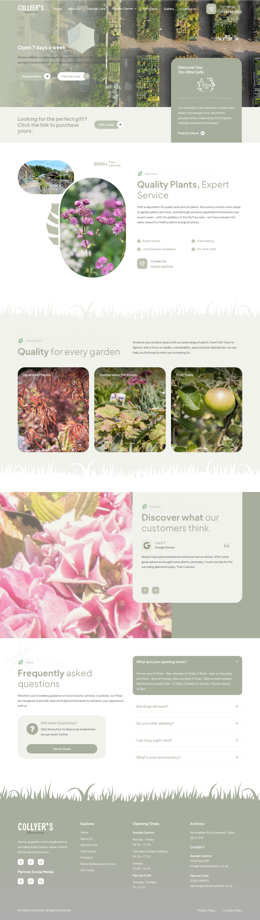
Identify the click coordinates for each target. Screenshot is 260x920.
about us (86, 839)
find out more (188, 133)
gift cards (106, 124)
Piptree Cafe (96, 9)
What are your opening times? (161, 661)
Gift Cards (150, 9)
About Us (74, 9)
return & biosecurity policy (98, 864)
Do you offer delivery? (155, 723)
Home (58, 9)
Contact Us (188, 9)
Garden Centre (122, 8)
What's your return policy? (158, 757)
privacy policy (206, 910)
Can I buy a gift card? (154, 740)
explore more (31, 76)
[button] (145, 590)
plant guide (88, 851)
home (84, 832)
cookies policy (232, 910)
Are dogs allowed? (152, 706)
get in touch (62, 749)
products (86, 857)
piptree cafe (71, 76)
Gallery (169, 9)
